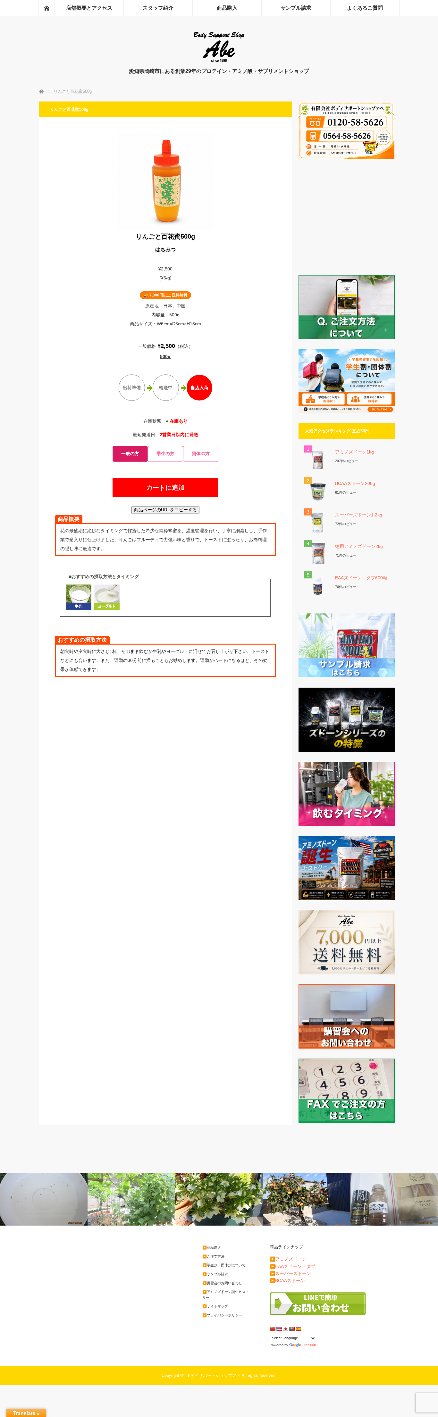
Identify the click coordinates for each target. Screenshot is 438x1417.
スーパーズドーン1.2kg (358, 514)
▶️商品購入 (211, 1247)
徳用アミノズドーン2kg (359, 546)
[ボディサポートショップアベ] (219, 61)
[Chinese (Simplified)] (272, 1328)
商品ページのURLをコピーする (165, 509)
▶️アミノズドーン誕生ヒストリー (225, 1294)
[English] (279, 1328)
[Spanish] (298, 1328)
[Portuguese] (292, 1328)
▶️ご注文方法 (213, 1256)
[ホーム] (46, 8)
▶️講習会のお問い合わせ (222, 1283)
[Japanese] (285, 1328)
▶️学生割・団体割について (224, 1265)
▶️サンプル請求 (215, 1274)
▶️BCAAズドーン (287, 1280)
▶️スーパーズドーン (290, 1273)
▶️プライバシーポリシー (222, 1315)
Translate (309, 1345)
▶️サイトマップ (215, 1306)
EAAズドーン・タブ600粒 (361, 577)
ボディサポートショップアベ (213, 1375)
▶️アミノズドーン (288, 1259)
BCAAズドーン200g (355, 483)
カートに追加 (165, 487)
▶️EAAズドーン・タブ (292, 1266)
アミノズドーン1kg (354, 451)
